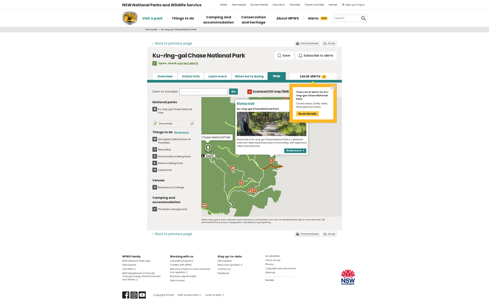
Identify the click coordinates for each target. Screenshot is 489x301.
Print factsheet (309, 43)
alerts (312, 76)
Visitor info (191, 76)
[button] (241, 183)
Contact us (224, 269)
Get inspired (239, 4)
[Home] (130, 18)
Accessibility (272, 256)
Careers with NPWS (181, 264)
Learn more (217, 76)
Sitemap (270, 272)
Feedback (223, 273)
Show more (181, 132)
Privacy (269, 264)
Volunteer (294, 4)
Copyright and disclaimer (280, 268)
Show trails (165, 123)
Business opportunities (183, 276)
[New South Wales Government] (348, 277)
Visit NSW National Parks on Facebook (125, 295)
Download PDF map (274, 91)
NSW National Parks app (136, 260)
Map (276, 76)
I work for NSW (213, 295)
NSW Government (188, 295)
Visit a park (151, 29)
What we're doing (249, 76)
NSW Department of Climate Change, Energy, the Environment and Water (141, 276)
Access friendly (259, 4)
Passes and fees (314, 4)
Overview (164, 76)
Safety (223, 4)
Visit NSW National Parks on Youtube (142, 295)
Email (331, 43)
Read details (307, 114)
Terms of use (272, 260)
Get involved (177, 280)
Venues (333, 4)
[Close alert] (333, 87)
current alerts (187, 63)
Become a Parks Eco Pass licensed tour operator (190, 270)
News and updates (229, 264)
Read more (294, 151)
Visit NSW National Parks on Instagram (134, 295)
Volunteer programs (181, 260)
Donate (269, 280)
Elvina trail (245, 103)
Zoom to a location (165, 91)
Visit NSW (127, 269)
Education (279, 4)
